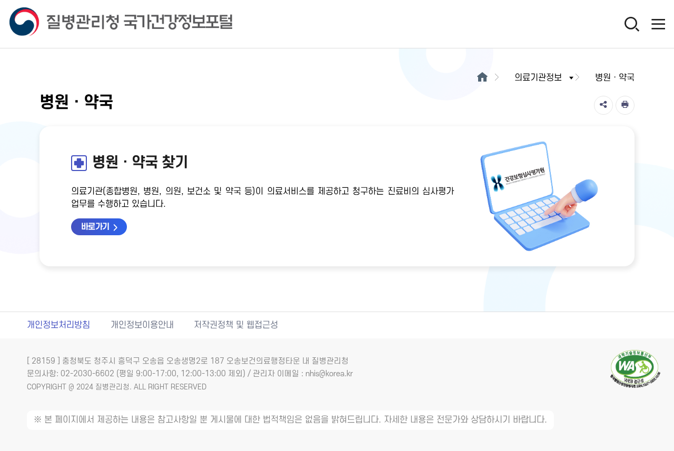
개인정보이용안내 (142, 325)
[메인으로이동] (482, 78)
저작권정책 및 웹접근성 (236, 325)
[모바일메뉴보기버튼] (658, 24)
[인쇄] (625, 105)
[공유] (603, 105)
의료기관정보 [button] (538, 78)
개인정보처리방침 (58, 325)
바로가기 (95, 227)
